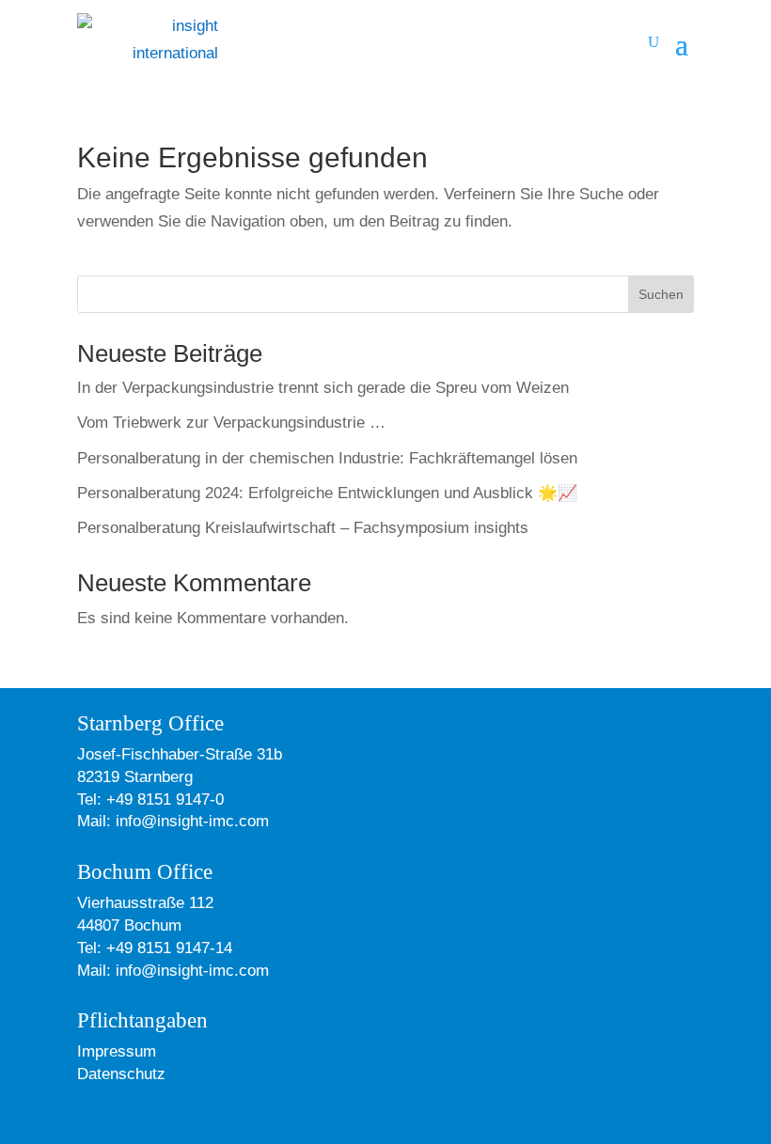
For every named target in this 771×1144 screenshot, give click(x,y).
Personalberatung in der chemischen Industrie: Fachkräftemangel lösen (327, 458)
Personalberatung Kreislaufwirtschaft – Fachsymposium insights (302, 528)
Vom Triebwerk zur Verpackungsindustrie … (231, 422)
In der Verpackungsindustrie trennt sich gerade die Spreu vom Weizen (323, 388)
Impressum (116, 1051)
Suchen (661, 294)
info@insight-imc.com (190, 821)
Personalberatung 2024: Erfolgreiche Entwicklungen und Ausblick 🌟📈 (327, 493)
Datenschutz (121, 1074)
